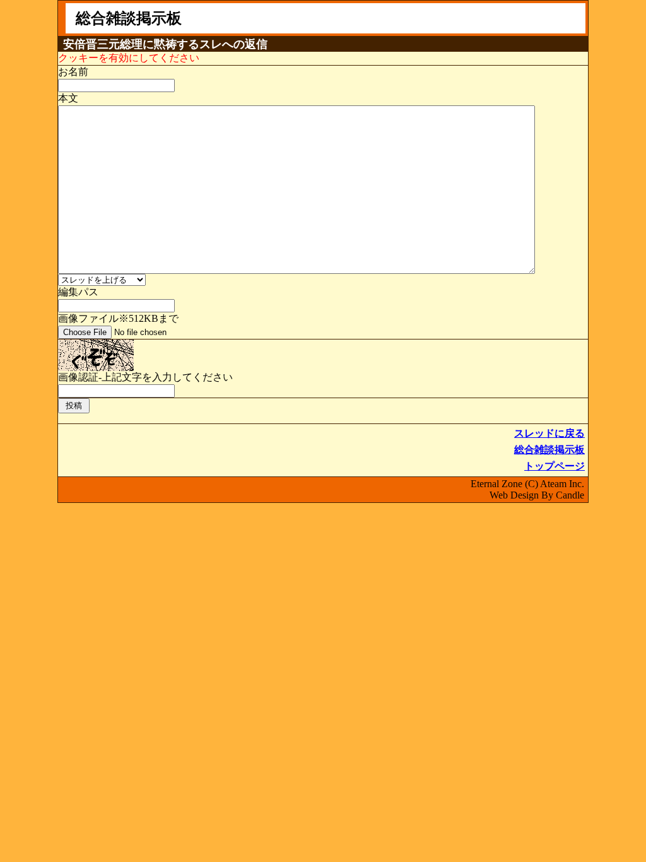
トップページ (554, 466)
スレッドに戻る (549, 433)
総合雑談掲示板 (549, 449)
